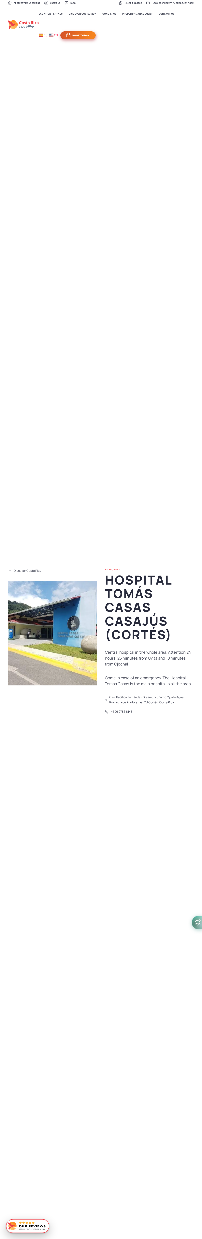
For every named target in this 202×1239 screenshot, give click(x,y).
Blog (73, 3)
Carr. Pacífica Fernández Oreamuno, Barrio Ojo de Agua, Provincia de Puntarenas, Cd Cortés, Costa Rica (146, 699)
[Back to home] (23, 24)
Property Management (27, 3)
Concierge (109, 13)
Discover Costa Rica (27, 571)
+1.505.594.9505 (133, 3)
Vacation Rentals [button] (51, 13)
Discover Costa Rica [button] (82, 13)
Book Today (81, 35)
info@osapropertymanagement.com (173, 3)
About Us (55, 3)
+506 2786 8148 (122, 712)
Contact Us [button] (167, 13)
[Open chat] (197, 922)
